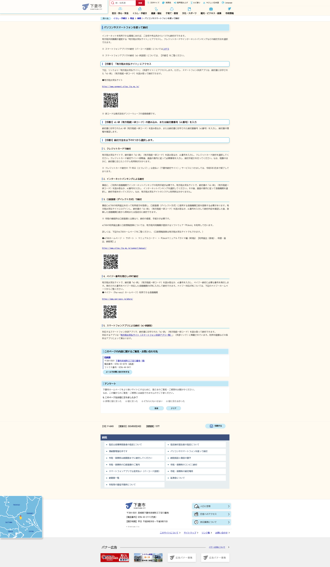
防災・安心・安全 (120, 13)
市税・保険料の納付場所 (181, 471)
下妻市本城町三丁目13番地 (128, 361)
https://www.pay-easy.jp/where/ (117, 299)
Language (228, 3)
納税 (139, 18)
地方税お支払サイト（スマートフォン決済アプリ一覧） (146, 335)
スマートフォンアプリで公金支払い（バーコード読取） (134, 471)
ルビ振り (196, 3)
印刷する (218, 426)
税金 (132, 18)
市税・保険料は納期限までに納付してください (130, 458)
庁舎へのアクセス (208, 514)
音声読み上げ (182, 3)
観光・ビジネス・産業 (211, 13)
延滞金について (177, 478)
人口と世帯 (205, 506)
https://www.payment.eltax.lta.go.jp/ (120, 86)
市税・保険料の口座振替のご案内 (124, 465)
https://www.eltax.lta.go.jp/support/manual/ (124, 248)
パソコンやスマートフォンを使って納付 (189, 451)
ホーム (106, 18)
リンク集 (206, 533)
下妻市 (135, 505)
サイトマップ (190, 533)
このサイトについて (169, 533)
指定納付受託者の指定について (184, 445)
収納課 (107, 357)
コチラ (166, 49)
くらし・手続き (140, 13)
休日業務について (208, 522)
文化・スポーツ (189, 13)
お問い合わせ (221, 533)
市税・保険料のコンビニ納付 (183, 465)
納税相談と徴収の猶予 (180, 458)
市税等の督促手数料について (122, 485)
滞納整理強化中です (118, 451)
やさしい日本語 (212, 3)
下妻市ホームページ (54, 7)
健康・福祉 (156, 13)
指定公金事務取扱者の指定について (125, 445)
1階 (143, 361)
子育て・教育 (172, 13)
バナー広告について (217, 547)
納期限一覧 (114, 478)
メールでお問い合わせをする (117, 372)
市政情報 (229, 13)
